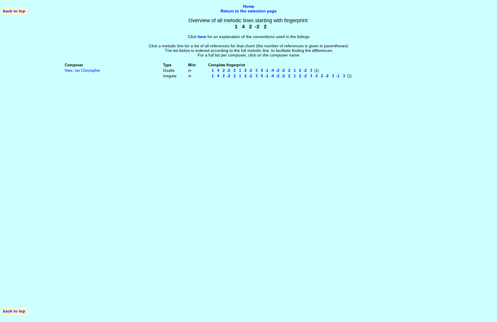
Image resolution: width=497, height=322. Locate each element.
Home (248, 6)
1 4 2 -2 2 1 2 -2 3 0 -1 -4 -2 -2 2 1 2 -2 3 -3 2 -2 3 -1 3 (276, 76)
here (202, 36)
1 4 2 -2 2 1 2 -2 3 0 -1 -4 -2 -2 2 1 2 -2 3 (260, 70)
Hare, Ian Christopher (82, 70)
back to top (14, 11)
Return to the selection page (249, 11)
